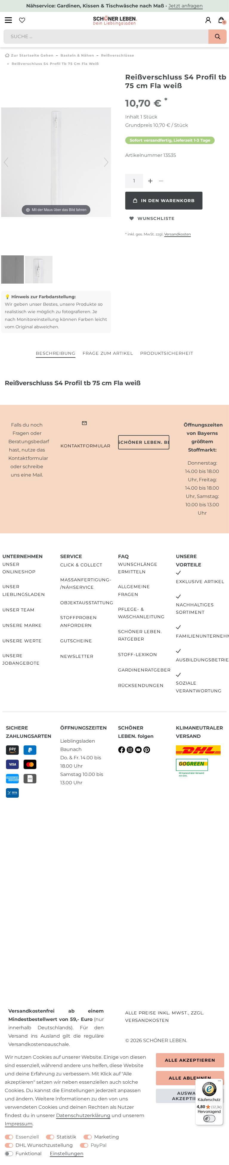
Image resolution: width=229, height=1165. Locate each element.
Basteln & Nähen (77, 55)
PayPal (98, 1145)
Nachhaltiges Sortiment (195, 608)
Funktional (28, 1153)
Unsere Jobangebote (21, 659)
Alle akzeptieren (190, 1060)
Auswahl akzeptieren (190, 1096)
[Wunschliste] (22, 20)
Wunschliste (156, 218)
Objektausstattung (86, 602)
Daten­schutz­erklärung (83, 1115)
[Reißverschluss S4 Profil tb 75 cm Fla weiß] (16, 270)
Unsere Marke (22, 625)
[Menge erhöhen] (150, 181)
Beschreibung (55, 353)
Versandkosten (177, 234)
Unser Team (18, 610)
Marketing (106, 1137)
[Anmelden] (208, 20)
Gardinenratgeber (144, 670)
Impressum (19, 1124)
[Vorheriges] (6, 162)
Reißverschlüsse (117, 55)
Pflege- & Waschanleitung (141, 613)
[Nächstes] (106, 162)
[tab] (55, 354)
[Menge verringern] (161, 181)
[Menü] (219, 1082)
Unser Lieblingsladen (23, 590)
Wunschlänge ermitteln (137, 568)
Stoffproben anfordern (78, 621)
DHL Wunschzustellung (44, 1145)
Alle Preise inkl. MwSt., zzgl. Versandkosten (164, 1016)
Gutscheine (76, 641)
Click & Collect (81, 565)
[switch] (209, 1118)
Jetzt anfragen (185, 6)
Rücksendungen (141, 685)
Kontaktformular (85, 446)
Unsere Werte (22, 641)
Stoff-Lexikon (137, 654)
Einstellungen (66, 1153)
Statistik (66, 1137)
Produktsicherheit (166, 353)
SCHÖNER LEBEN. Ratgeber (140, 635)
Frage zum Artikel (108, 353)
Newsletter (76, 656)
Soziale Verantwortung (199, 686)
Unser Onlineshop (18, 568)
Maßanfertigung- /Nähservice (86, 583)
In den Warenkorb (168, 200)
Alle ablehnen (190, 1078)
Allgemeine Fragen (134, 590)
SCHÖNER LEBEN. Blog (143, 442)
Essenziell (27, 1137)
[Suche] (217, 36)
